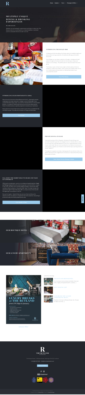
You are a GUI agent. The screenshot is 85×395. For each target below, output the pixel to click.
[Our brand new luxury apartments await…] (48, 299)
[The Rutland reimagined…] (48, 281)
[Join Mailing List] (48, 290)
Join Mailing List (60, 287)
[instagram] (44, 371)
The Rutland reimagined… (64, 278)
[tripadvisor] (42, 374)
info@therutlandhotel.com (47, 361)
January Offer (23, 327)
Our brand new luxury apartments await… (62, 296)
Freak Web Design (51, 392)
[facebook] (41, 371)
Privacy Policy (41, 392)
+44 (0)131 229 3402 (35, 361)
